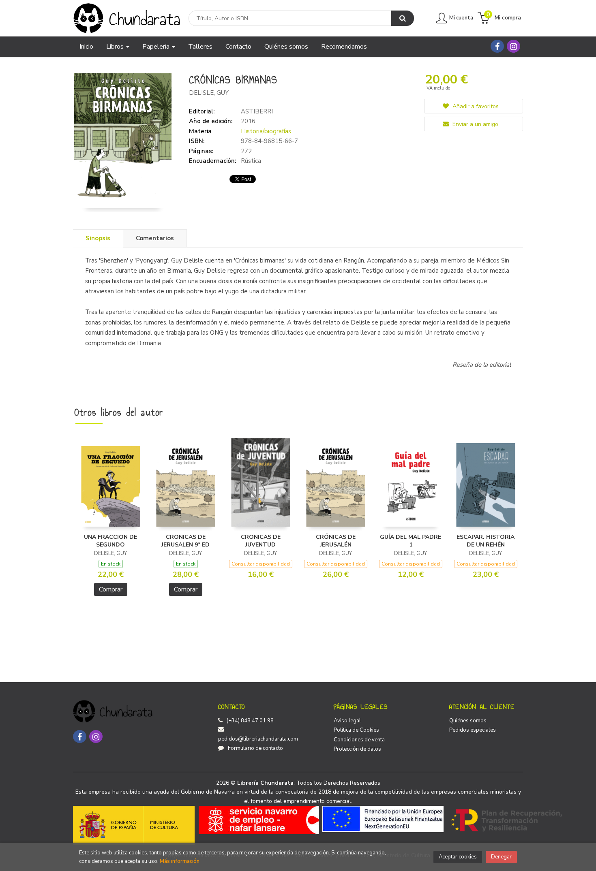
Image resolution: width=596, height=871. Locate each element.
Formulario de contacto (255, 748)
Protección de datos (357, 749)
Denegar (501, 856)
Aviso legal (347, 720)
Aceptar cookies (458, 856)
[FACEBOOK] (497, 46)
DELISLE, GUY (209, 93)
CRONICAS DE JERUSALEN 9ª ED (185, 541)
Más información (179, 861)
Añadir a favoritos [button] (475, 106)
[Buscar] (402, 18)
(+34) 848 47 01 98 (250, 720)
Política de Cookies (356, 730)
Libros (115, 46)
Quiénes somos (468, 720)
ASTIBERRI (257, 111)
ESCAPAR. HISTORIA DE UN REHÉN (486, 541)
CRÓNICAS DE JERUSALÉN (336, 541)
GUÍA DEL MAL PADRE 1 (410, 541)
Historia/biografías (266, 131)
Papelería (156, 46)
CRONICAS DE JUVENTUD (261, 541)
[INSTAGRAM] (513, 46)
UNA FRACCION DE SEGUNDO (110, 541)
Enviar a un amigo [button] (474, 124)
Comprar (110, 589)
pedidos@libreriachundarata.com (258, 739)
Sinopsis (98, 238)
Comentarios (155, 238)
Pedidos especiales (472, 730)
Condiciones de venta (359, 739)
